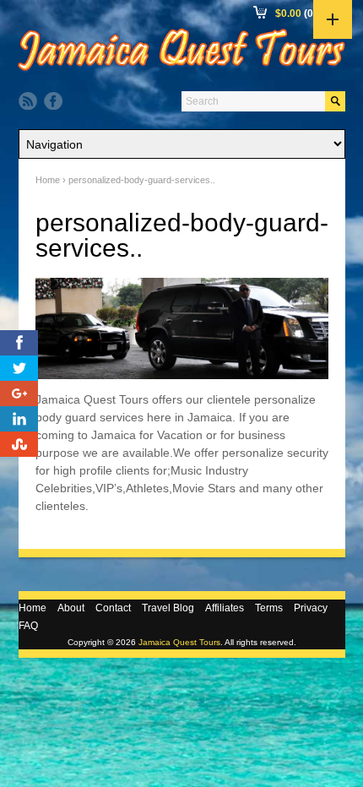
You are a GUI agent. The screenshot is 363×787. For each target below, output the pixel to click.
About (70, 608)
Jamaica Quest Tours (179, 642)
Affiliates (224, 608)
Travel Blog (168, 608)
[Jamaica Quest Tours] (181, 71)
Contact (113, 608)
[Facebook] (53, 101)
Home (47, 180)
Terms (269, 608)
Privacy (311, 608)
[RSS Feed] (28, 101)
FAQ (28, 626)
